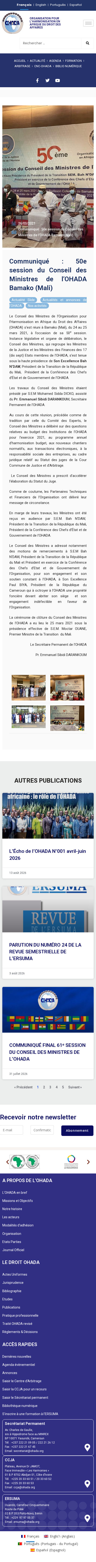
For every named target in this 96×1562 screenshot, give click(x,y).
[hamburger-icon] (88, 23)
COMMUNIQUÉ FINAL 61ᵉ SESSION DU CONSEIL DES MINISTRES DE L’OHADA (47, 1052)
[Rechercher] (87, 43)
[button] (7, 1162)
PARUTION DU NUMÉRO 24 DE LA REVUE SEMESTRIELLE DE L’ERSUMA (45, 951)
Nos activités (37, 306)
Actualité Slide (23, 300)
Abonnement (77, 1130)
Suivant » (75, 1087)
